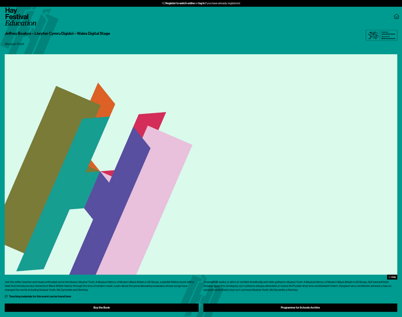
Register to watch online (180, 3)
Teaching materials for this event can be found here (40, 296)
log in (201, 3)
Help (393, 277)
